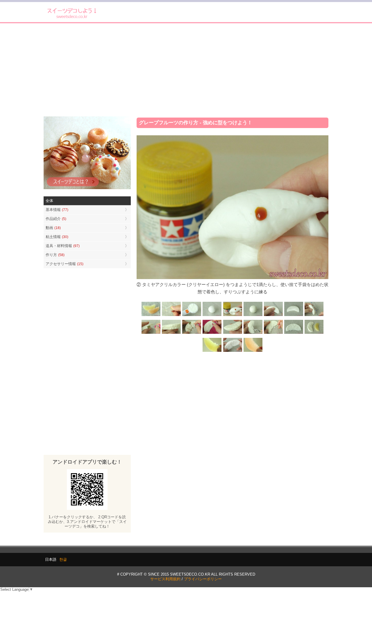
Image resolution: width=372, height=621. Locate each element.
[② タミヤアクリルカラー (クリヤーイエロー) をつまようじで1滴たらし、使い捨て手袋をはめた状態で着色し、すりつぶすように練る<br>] (232, 315)
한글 (63, 559)
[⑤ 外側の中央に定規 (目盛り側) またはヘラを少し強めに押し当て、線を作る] (314, 315)
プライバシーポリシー (203, 579)
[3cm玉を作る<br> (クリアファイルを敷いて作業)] (212, 315)
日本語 (50, 559)
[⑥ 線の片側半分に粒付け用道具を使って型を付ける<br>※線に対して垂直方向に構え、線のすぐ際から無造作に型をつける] (151, 333)
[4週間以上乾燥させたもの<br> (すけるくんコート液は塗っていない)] (212, 351)
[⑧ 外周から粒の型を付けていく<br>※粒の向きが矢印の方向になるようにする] (192, 333)
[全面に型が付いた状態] (232, 333)
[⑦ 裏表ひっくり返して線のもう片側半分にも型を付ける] (171, 333)
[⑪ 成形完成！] (293, 333)
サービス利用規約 (165, 579)
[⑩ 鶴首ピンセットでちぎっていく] (253, 333)
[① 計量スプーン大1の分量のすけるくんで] (192, 315)
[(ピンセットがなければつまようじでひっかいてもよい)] (273, 333)
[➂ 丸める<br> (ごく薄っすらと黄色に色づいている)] (253, 315)
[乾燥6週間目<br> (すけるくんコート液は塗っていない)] (253, 351)
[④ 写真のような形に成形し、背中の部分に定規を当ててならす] (273, 315)
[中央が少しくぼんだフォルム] (293, 315)
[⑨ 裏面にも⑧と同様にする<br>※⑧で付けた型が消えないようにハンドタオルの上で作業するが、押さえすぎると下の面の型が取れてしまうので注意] (212, 333)
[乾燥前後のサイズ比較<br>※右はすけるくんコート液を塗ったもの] (314, 333)
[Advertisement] (186, 70)
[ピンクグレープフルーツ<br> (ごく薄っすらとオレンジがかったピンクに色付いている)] (232, 351)
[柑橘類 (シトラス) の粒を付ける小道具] (171, 315)
